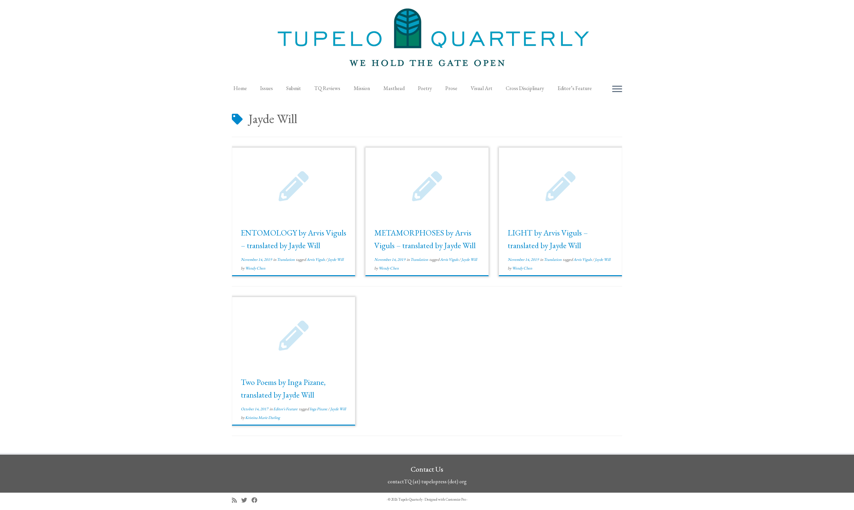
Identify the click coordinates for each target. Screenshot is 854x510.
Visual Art (481, 88)
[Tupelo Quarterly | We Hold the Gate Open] (427, 40)
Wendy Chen (255, 268)
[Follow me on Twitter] (246, 500)
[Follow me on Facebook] (257, 500)
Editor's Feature (285, 409)
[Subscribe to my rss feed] (236, 500)
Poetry (425, 88)
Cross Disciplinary (525, 88)
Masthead (394, 88)
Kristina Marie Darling (262, 417)
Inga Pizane (319, 409)
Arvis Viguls (316, 259)
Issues (266, 88)
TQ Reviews (327, 88)
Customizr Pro (456, 499)
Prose (451, 88)
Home (240, 88)
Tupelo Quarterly (410, 499)
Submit (293, 88)
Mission (362, 88)
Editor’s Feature (574, 88)
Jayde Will (336, 259)
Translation (286, 259)
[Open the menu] (617, 89)
